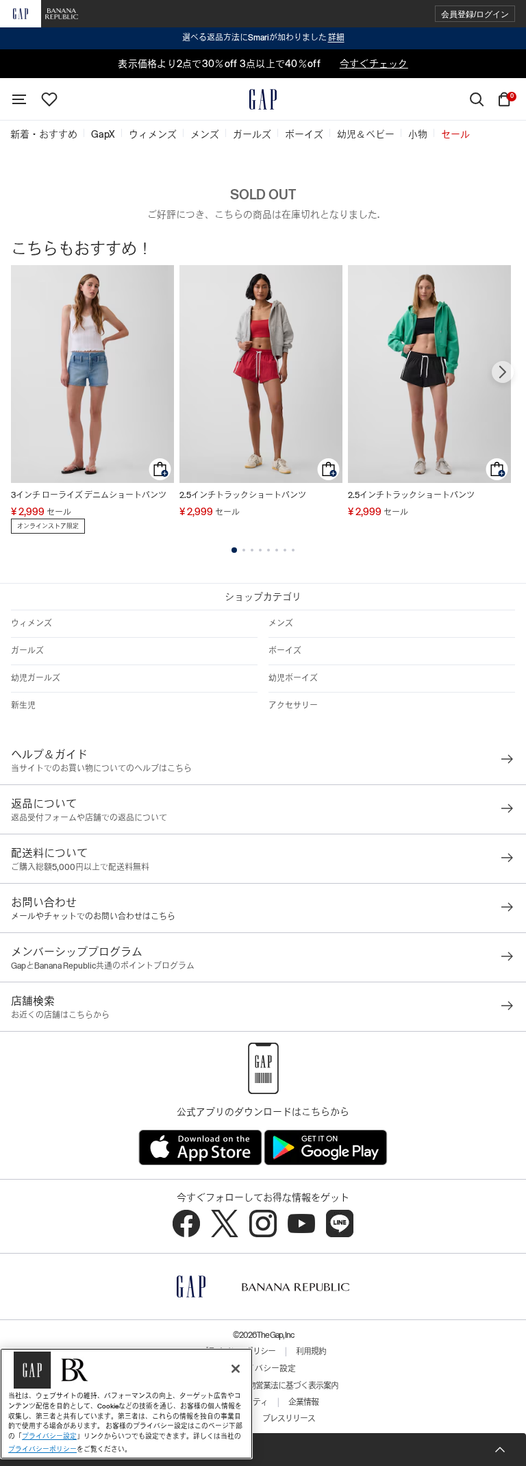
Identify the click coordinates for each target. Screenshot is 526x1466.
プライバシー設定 (263, 1369)
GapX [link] (103, 134)
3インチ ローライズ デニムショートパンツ (88, 495)
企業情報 (303, 1402)
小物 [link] (417, 134)
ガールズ (27, 651)
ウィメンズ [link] (153, 134)
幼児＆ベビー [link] (365, 134)
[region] (126, 1403)
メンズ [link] (204, 134)
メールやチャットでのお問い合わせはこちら (93, 916)
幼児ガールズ (35, 678)
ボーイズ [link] (304, 134)
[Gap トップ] (263, 99)
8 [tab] (293, 550)
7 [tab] (285, 550)
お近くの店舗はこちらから (60, 1015)
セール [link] (455, 134)
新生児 (23, 705)
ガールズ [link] (252, 134)
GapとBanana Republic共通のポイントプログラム (103, 966)
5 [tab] (268, 550)
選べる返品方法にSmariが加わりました (263, 37)
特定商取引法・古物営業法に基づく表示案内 (263, 1386)
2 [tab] (243, 550)
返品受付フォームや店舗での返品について (89, 818)
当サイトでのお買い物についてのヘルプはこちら (101, 768)
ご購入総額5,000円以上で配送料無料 (80, 867)
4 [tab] (260, 550)
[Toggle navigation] (19, 99)
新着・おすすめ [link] (43, 134)
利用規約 (311, 1351)
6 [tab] (276, 550)
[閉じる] (236, 1369)
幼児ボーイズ (293, 678)
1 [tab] (234, 550)
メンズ (280, 623)
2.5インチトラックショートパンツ (242, 495)
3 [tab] (252, 550)
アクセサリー (293, 705)
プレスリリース (288, 1419)
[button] (475, 14)
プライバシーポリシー (42, 1449)
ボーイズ (284, 651)
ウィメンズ (31, 623)
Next (503, 372)
